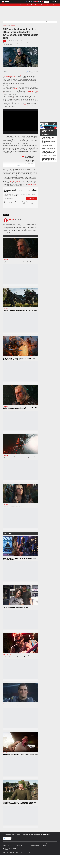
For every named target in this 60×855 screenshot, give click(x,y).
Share (6, 71)
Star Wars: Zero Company (37, 21)
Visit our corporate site (45, 834)
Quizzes (52, 21)
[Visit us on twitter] (33, 1)
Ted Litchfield (10, 40)
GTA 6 (19, 21)
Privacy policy (46, 843)
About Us (5, 843)
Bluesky (31, 232)
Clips (47, 21)
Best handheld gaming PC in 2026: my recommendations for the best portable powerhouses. (49, 159)
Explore (53, 4)
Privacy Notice (6, 202)
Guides (36, 4)
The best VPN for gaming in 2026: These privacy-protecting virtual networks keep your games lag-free (49, 132)
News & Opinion (20, 4)
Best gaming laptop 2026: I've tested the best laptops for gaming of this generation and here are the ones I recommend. (49, 153)
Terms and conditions (34, 843)
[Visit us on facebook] (31, 1)
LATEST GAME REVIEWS (52, 124)
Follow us (29, 71)
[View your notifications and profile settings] (55, 2)
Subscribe (46, 1)
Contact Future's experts (21, 843)
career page (23, 170)
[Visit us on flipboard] (40, 1)
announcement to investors (9, 76)
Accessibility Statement (34, 845)
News (4, 40)
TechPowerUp (14, 75)
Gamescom (12, 21)
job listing (18, 149)
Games (7, 4)
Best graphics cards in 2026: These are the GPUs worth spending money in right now (48, 147)
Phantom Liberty (32, 184)
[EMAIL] (10, 221)
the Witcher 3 (15, 88)
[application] (20, 121)
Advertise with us (20, 845)
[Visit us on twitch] (39, 1)
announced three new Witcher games (16, 85)
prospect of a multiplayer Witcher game (21, 105)
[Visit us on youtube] (37, 1)
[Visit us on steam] (29, 1)
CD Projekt (19, 75)
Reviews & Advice (29, 4)
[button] (57, 1)
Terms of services (18, 201)
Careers (44, 845)
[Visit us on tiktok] (42, 1)
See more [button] (19, 165)
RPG (8, 25)
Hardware (13, 4)
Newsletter (47, 4)
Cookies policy (6, 845)
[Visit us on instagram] (35, 1)
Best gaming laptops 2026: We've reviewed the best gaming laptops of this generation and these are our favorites (48, 140)
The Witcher (12, 25)
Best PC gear (26, 21)
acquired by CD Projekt (8, 98)
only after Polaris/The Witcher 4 (14, 181)
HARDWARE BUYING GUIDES (44, 124)
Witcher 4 (23, 90)
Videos (41, 4)
